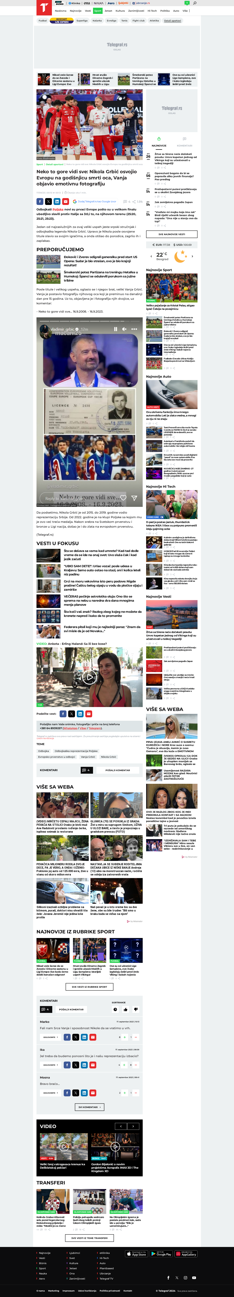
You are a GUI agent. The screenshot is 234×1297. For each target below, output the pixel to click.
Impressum (69, 1290)
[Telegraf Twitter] (177, 1277)
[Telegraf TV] (194, 1277)
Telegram (95, 728)
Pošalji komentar (118, 770)
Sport (39, 164)
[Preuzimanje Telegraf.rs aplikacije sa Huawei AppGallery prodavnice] (186, 1253)
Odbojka (43, 751)
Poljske (58, 209)
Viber (83, 728)
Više (185, 10)
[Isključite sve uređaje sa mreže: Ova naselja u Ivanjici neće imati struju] (154, 680)
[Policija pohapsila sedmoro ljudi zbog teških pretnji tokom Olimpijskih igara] (89, 1201)
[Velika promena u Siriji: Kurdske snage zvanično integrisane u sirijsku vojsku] (154, 693)
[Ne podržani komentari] (135, 1009)
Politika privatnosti (110, 1290)
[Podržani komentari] (125, 1009)
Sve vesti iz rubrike (89, 986)
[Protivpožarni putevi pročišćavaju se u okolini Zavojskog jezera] (154, 652)
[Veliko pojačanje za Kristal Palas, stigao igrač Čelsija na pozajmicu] (172, 287)
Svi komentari (90, 1107)
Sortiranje (119, 1002)
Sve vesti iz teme (89, 1238)
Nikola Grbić (108, 756)
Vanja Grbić (88, 756)
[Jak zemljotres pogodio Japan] (154, 666)
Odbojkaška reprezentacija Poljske (76, 751)
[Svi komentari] (115, 1009)
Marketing (53, 1290)
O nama (40, 1290)
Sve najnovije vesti (172, 234)
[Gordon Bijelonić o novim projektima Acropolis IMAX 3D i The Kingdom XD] (115, 1146)
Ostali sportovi (54, 164)
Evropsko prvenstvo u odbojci (56, 756)
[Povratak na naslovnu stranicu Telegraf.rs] (44, 7)
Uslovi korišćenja (45, 738)
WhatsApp (70, 728)
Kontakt (128, 1290)
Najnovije (159, 270)
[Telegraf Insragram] (185, 1277)
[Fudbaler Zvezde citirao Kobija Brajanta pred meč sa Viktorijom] (154, 363)
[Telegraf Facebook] (168, 1277)
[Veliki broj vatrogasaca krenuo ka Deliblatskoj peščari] (64, 1146)
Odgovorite (50, 1037)
